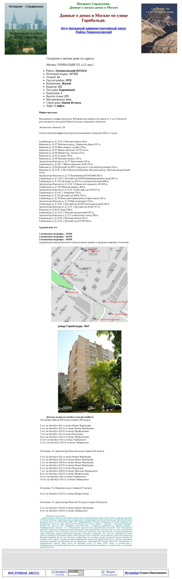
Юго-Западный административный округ (93, 28)
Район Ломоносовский (94, 32)
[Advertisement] (93, 43)
